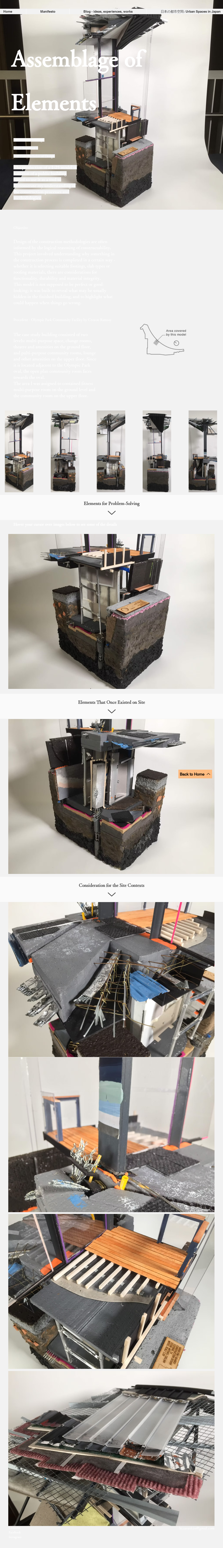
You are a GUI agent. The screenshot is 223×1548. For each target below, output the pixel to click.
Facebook (15, 1532)
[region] (111, 611)
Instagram (15, 1536)
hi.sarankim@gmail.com (196, 1528)
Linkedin (14, 1527)
